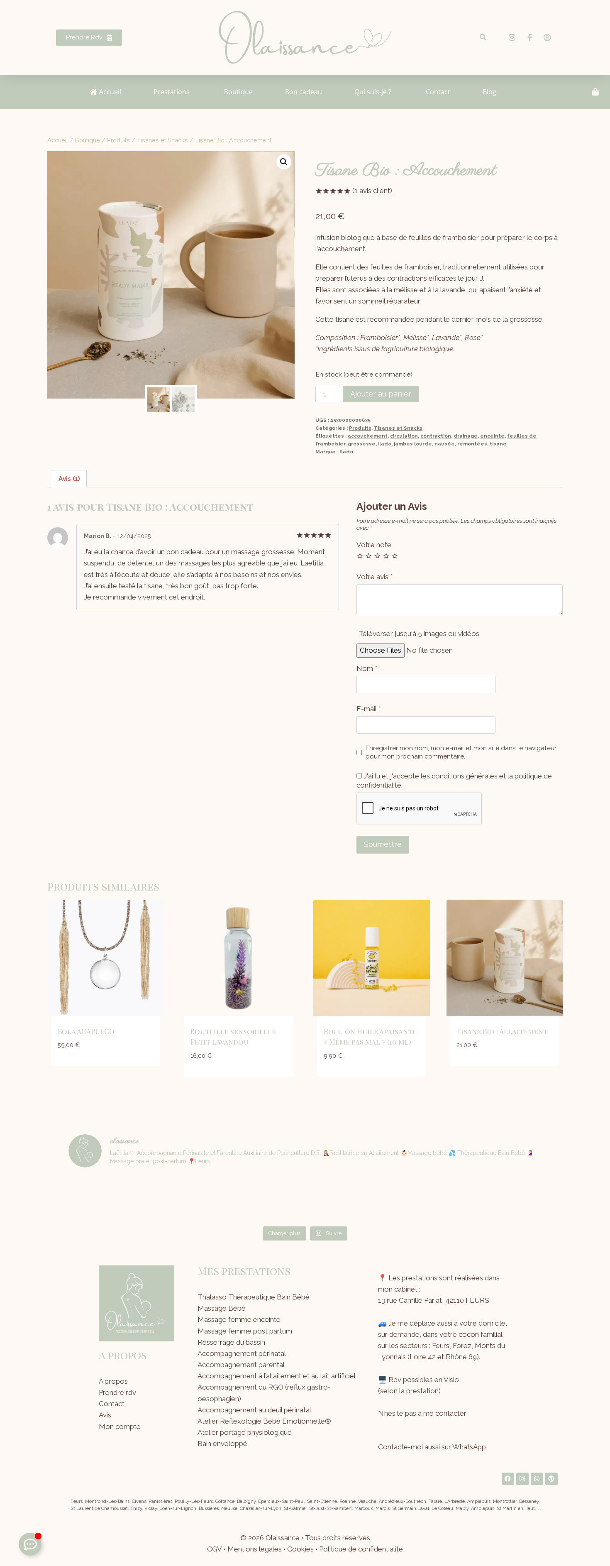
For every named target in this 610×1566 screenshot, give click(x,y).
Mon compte (120, 1426)
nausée (444, 444)
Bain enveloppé (222, 1443)
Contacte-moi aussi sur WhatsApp (432, 1447)
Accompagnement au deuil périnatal (254, 1410)
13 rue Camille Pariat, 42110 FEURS (433, 1300)
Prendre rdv (117, 1392)
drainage (466, 436)
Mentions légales (254, 1549)
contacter (450, 1413)
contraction (435, 436)
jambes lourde (413, 444)
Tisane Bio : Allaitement (502, 1031)
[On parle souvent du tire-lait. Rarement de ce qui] (265, 1198)
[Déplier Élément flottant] (30, 1544)
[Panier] (595, 91)
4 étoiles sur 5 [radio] (386, 555)
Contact (111, 1404)
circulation (404, 436)
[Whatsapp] (537, 1479)
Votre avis (374, 577)
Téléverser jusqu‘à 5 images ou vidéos (419, 633)
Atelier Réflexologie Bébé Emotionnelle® (264, 1421)
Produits (360, 428)
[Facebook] (508, 1479)
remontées (472, 444)
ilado (384, 444)
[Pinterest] (551, 1479)
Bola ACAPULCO (86, 1031)
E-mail (368, 709)
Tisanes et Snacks (398, 428)
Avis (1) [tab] (69, 478)
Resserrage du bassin (231, 1342)
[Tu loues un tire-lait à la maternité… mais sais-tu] (106, 1198)
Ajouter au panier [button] (105, 1069)
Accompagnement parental (241, 1364)
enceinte (492, 436)
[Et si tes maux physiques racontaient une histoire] (345, 1198)
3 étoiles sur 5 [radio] (377, 555)
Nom (366, 668)
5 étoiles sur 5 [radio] (394, 555)
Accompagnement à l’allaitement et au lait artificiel (277, 1376)
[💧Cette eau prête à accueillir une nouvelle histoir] (504, 1198)
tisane (498, 444)
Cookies (300, 1549)
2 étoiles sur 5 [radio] (368, 555)
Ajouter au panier (380, 393)
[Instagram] (522, 1479)
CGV (214, 1549)
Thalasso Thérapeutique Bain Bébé (254, 1297)
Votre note (373, 545)
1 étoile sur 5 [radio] (360, 555)
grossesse (362, 444)
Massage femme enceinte (239, 1319)
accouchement (368, 436)
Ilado (346, 452)
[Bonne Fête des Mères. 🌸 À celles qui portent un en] (186, 1198)
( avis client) (372, 190)
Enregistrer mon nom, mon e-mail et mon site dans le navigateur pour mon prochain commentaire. (461, 752)
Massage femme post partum (245, 1331)
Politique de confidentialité (361, 1549)
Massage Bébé (222, 1308)
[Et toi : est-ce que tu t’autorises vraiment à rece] (424, 1198)
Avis (105, 1415)
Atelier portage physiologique (245, 1432)
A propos (113, 1381)
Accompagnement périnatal (242, 1353)
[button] (482, 37)
